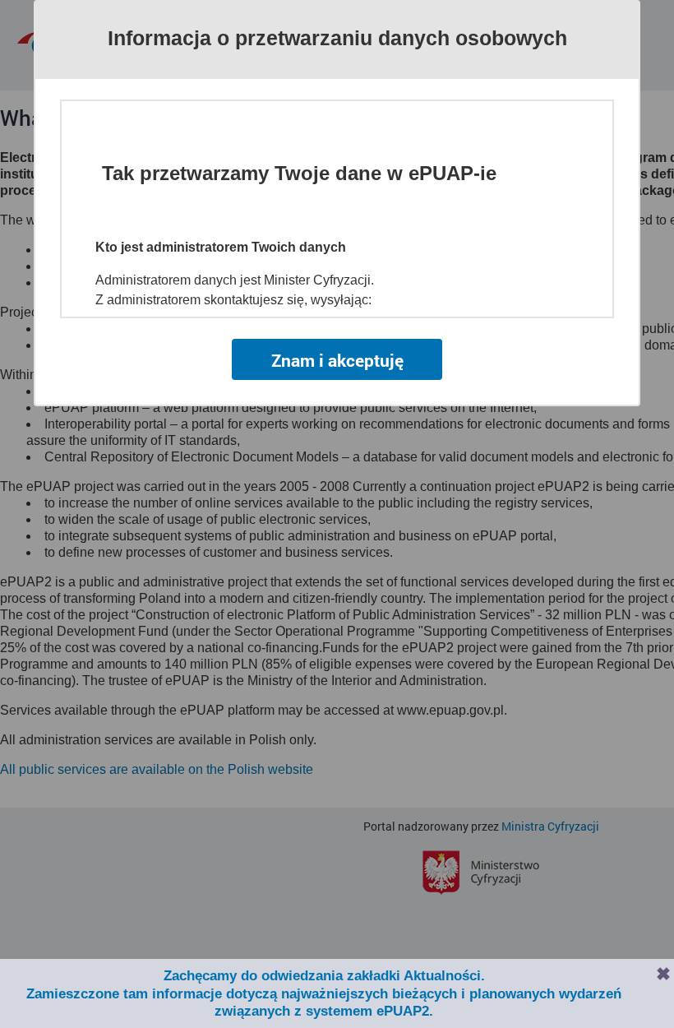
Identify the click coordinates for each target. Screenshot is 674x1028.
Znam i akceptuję (337, 360)
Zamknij (663, 973)
